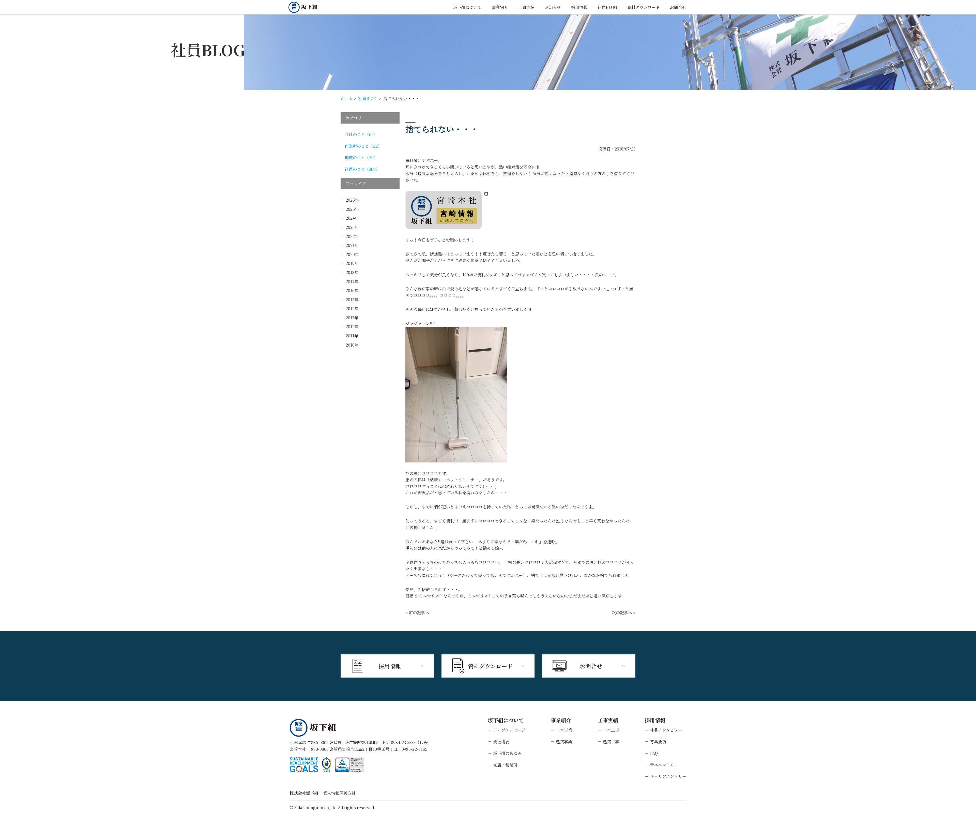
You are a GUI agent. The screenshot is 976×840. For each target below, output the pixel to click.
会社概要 (501, 742)
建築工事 (611, 742)
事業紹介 (500, 7)
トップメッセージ (509, 730)
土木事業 (564, 730)
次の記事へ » (623, 613)
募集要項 (658, 742)
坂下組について (467, 7)
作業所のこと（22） (363, 146)
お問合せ (678, 7)
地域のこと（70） (361, 157)
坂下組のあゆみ (507, 753)
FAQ (654, 753)
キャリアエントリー (668, 776)
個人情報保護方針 (339, 793)
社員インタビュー (666, 730)
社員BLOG (607, 7)
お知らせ (553, 7)
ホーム (347, 98)
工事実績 (526, 7)
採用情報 (579, 7)
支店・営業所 (505, 765)
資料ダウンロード (643, 7)
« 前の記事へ (417, 613)
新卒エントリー (664, 765)
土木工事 (611, 730)
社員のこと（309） (362, 169)
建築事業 (564, 742)
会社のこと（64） (361, 134)
